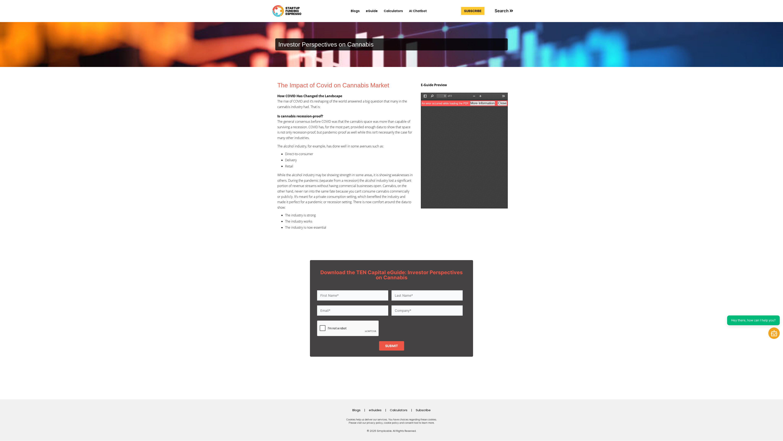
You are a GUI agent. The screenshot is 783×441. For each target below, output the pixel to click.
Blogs (355, 11)
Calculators (393, 11)
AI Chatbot (418, 11)
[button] (504, 11)
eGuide (372, 11)
